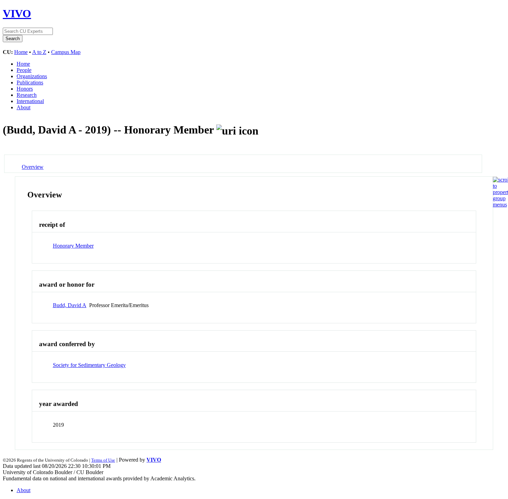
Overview (33, 167)
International (30, 101)
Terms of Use (103, 460)
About (23, 107)
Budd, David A (69, 305)
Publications (30, 82)
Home (21, 52)
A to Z (39, 52)
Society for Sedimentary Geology (89, 365)
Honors (25, 89)
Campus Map (66, 52)
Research (27, 95)
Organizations (32, 76)
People (24, 70)
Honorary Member (73, 246)
